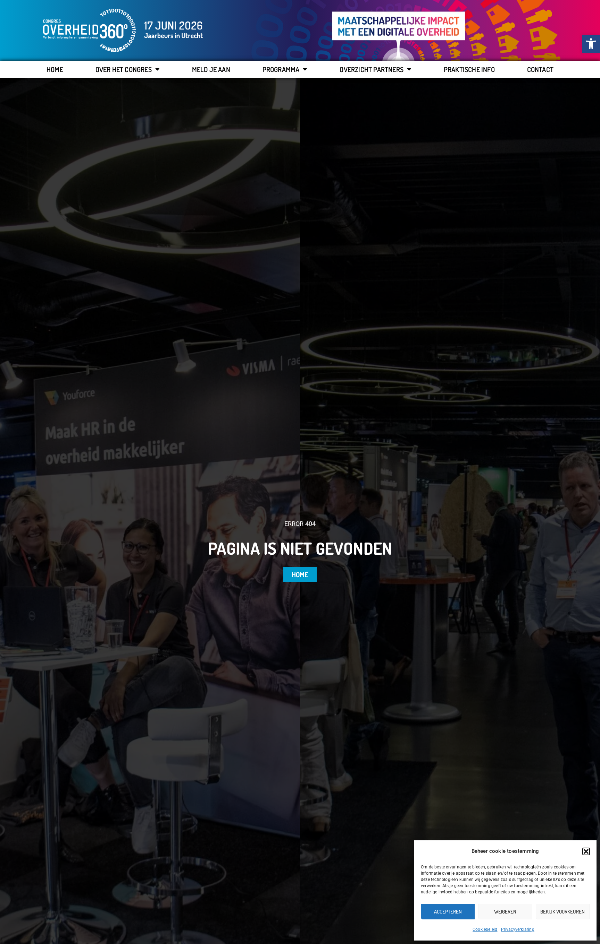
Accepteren (448, 911)
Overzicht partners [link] (371, 69)
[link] (591, 44)
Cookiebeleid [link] (485, 929)
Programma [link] (281, 69)
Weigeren (505, 911)
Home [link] (55, 69)
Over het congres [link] (123, 69)
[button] (586, 851)
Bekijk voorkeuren (562, 911)
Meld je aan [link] (211, 69)
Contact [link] (540, 69)
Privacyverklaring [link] (517, 929)
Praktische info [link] (469, 69)
